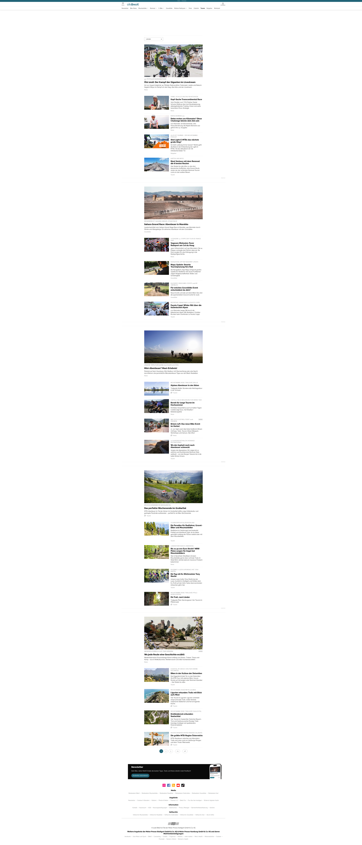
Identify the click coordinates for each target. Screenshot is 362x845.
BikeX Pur (183, 800)
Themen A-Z (174, 800)
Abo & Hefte (210, 815)
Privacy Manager (184, 807)
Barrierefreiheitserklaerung (199, 807)
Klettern (154, 800)
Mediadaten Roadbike (166, 793)
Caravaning (157, 836)
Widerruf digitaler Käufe (211, 800)
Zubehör (196, 8)
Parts (190, 8)
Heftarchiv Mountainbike (140, 815)
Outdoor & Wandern (143, 800)
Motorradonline (209, 836)
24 (177, 751)
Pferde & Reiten (163, 800)
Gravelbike (169, 8)
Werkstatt (217, 8)
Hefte (178, 1)
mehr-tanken (189, 836)
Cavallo (165, 836)
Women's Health (183, 839)
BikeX (150, 836)
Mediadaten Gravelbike (199, 793)
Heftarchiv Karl (199, 815)
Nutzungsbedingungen (160, 807)
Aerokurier (128, 836)
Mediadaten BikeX (134, 793)
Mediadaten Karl (213, 793)
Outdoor (218, 836)
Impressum (142, 807)
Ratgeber (209, 8)
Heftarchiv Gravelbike (186, 815)
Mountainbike (142, 8)
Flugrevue (172, 836)
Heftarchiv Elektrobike (171, 815)
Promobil (161, 839)
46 (185, 751)
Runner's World (171, 839)
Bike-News (133, 8)
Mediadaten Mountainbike (150, 793)
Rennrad (152, 8)
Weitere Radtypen (179, 8)
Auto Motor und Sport (139, 836)
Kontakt (134, 807)
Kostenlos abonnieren (140, 775)
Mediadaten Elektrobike (182, 793)
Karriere (212, 807)
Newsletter (125, 8)
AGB (149, 807)
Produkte (184, 1)
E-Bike (161, 8)
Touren (203, 8)
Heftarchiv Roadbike (156, 815)
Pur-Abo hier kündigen (195, 800)
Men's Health (199, 836)
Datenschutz (173, 807)
